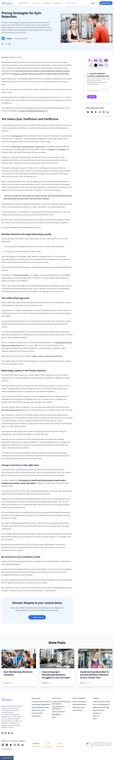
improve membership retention (32, 111)
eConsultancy (17, 136)
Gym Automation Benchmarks (58, 708)
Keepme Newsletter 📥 (101, 707)
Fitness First (39, 146)
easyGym (51, 149)
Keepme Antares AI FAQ (101, 702)
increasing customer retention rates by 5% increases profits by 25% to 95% (40, 74)
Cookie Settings (7, 758)
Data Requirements (79, 704)
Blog (53, 717)
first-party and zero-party (10, 410)
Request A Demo (99, 710)
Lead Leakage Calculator (40, 707)
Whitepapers (56, 714)
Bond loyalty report (22, 275)
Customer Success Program (41, 702)
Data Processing (78, 707)
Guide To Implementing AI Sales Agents (61, 703)
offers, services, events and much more (47, 356)
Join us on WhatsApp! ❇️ (101, 704)
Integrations (36, 716)
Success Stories (37, 713)
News (95, 719)
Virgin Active (16, 146)
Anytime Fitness (28, 146)
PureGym (62, 149)
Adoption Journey (38, 710)
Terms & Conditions (79, 702)
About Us (96, 716)
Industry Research (58, 712)
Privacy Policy (77, 710)
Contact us (97, 713)
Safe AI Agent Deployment (41, 704)
